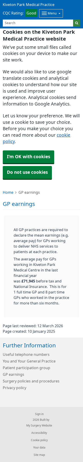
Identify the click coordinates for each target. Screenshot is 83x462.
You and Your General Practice (29, 361)
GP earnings (13, 374)
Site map (39, 455)
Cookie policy (39, 440)
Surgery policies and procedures (31, 381)
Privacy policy (14, 388)
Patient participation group (26, 368)
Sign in (39, 414)
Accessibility (39, 433)
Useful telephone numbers (26, 354)
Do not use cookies (27, 172)
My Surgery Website (39, 425)
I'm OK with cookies (28, 157)
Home (8, 192)
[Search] (76, 23)
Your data (39, 447)
